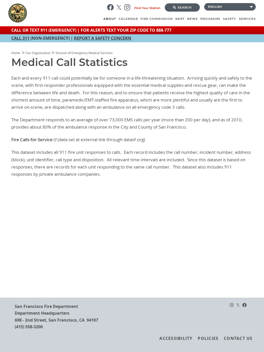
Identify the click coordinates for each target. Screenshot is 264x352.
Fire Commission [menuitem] (157, 19)
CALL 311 (20, 38)
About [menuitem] (109, 19)
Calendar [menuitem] (128, 19)
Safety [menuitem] (229, 19)
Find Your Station (147, 8)
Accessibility (175, 338)
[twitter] (120, 7)
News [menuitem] (192, 19)
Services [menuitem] (247, 19)
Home (15, 53)
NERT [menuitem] (180, 19)
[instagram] (128, 7)
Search (185, 7)
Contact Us (238, 338)
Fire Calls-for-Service (32, 140)
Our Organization (38, 53)
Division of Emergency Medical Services (84, 53)
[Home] (55, 13)
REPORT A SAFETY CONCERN (102, 38)
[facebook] (111, 7)
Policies (208, 338)
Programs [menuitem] (210, 19)
